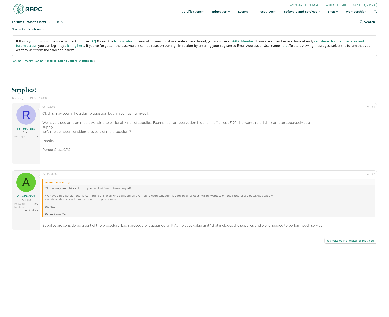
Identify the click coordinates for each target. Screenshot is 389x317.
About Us (313, 5)
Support (330, 5)
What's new (36, 22)
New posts (18, 29)
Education (220, 11)
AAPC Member (243, 41)
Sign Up (371, 5)
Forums (18, 22)
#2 (373, 174)
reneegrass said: (55, 182)
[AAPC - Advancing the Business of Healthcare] (28, 9)
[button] (49, 22)
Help (59, 22)
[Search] (375, 12)
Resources (266, 11)
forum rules (123, 41)
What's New (296, 5)
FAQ (93, 41)
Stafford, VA (31, 210)
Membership (355, 11)
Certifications (192, 11)
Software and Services (301, 11)
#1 (373, 106)
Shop (332, 11)
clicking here (74, 45)
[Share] (368, 107)
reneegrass (21, 98)
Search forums (36, 29)
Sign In (357, 5)
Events (243, 11)
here (284, 45)
